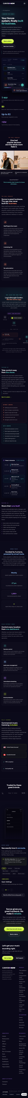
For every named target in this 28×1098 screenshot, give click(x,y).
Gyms (3, 1049)
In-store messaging (22, 995)
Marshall (21, 1022)
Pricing (21, 973)
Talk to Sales (7, 958)
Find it (4, 868)
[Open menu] (24, 3)
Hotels (4, 1036)
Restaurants (5, 1039)
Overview (4, 1094)
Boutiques (5, 1059)
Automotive (5, 1064)
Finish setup (17, 868)
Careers (4, 1084)
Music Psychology (22, 1062)
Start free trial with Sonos (14, 929)
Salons (4, 1056)
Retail (3, 1041)
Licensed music (21, 1005)
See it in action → (6, 397)
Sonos (21, 1017)
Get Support (19, 958)
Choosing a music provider (22, 1071)
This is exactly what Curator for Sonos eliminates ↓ (14, 183)
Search (14, 873)
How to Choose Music (21, 1052)
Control (18, 1094)
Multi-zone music (22, 982)
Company (5, 1081)
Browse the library (6, 873)
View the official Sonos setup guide (12, 895)
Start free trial (21, 1010)
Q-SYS (21, 1020)
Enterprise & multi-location (22, 977)
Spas (3, 1054)
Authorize (10, 868)
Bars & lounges (6, 1051)
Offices (4, 1044)
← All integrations (6, 10)
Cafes (3, 1046)
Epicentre (22, 1025)
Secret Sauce (21, 1066)
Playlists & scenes (22, 991)
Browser (21, 1027)
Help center (22, 1036)
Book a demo (8, 41)
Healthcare (5, 1061)
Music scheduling (22, 986)
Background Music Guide (22, 1044)
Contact (21, 1039)
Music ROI (22, 1048)
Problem (12, 1094)
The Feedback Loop (22, 1000)
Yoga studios (5, 1066)
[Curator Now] (9, 3)
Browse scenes (21, 873)
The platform (22, 970)
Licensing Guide (21, 1057)
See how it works (8, 46)
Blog (20, 1041)
